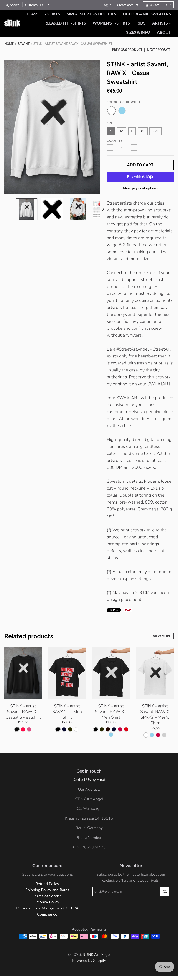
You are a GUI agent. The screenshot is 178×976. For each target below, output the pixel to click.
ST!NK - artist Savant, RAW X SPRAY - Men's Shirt (155, 714)
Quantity (114, 141)
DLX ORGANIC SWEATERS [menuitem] (147, 14)
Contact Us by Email (89, 779)
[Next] (102, 209)
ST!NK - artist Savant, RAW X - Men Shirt (111, 711)
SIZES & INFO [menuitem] (138, 32)
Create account (127, 5)
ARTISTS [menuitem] (160, 23)
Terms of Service (47, 896)
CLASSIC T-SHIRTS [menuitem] (43, 14)
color (124, 102)
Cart (160, 5)
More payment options (140, 188)
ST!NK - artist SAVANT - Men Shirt (67, 711)
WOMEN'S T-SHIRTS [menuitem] (111, 23)
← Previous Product (125, 50)
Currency (31, 5)
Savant (24, 43)
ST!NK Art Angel (97, 954)
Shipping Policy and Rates (47, 890)
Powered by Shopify (89, 960)
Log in (106, 5)
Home (9, 43)
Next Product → (160, 50)
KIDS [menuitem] (141, 23)
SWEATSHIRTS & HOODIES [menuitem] (91, 14)
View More (162, 636)
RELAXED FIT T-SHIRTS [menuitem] (65, 23)
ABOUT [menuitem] (164, 32)
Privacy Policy (47, 902)
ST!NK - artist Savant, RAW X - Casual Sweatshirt (23, 711)
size (110, 123)
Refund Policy (47, 883)
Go (165, 891)
